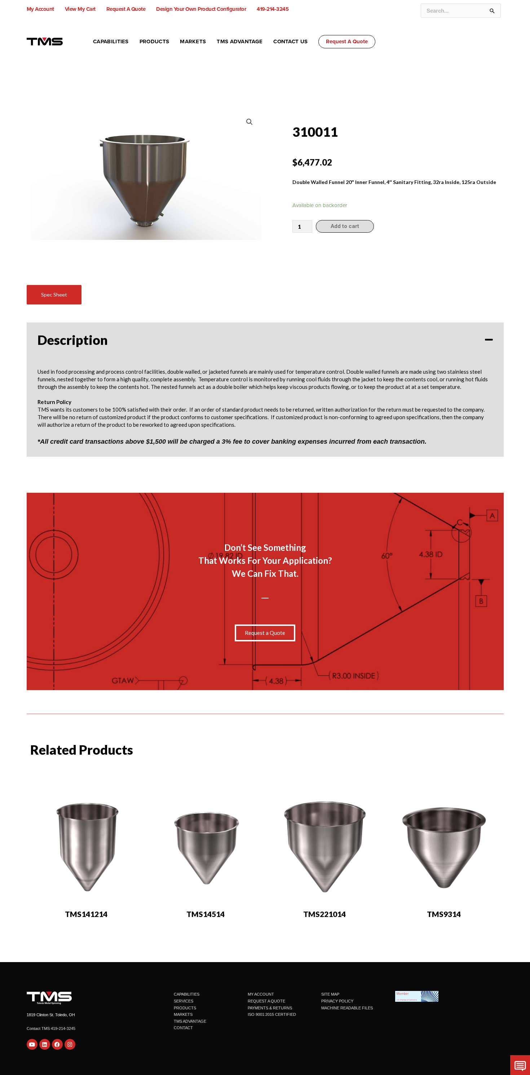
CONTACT (183, 1028)
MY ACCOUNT (261, 994)
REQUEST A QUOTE (266, 1001)
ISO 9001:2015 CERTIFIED (272, 1014)
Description (72, 340)
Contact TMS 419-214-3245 (51, 1028)
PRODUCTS (185, 1008)
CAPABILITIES (186, 994)
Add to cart (345, 226)
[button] (346, 41)
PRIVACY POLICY (337, 1001)
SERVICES (183, 1001)
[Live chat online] (520, 1065)
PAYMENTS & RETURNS (270, 1008)
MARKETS (183, 1014)
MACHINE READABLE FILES (347, 1008)
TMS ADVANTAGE (190, 1021)
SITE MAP (330, 994)
